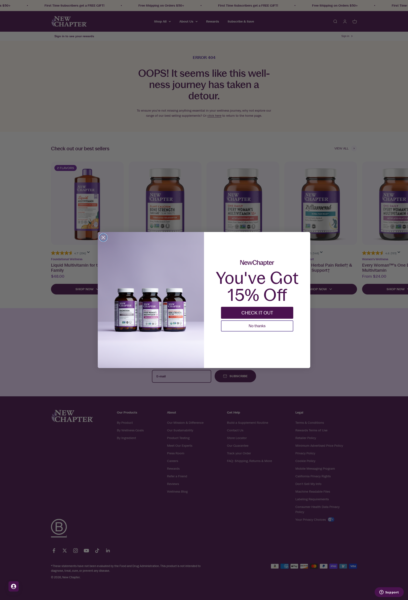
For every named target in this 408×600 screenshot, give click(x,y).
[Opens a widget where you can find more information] (389, 592)
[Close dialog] (103, 237)
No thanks (257, 326)
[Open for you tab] (13, 586)
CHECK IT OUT (257, 313)
